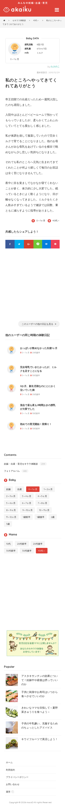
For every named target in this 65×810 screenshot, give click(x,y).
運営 (8, 791)
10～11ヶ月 (44, 510)
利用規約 (10, 769)
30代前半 (11, 550)
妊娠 (8, 489)
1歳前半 (26, 517)
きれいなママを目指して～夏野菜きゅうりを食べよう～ (39, 709)
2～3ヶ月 (10, 496)
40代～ (56, 220)
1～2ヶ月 (48, 489)
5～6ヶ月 (10, 503)
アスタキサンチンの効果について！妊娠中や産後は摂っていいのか (39, 680)
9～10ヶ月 (27, 510)
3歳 (8, 524)
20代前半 (22, 543)
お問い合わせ (12, 784)
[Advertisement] (32, 287)
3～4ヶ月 (26, 496)
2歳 (52, 517)
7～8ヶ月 (42, 503)
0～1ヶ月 (14, 59)
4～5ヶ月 (42, 496)
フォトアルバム (15, 470)
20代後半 (37, 543)
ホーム (9, 762)
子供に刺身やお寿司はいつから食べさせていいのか (39, 694)
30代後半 (27, 550)
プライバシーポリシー (17, 777)
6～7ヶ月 (26, 503)
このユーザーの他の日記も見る (37, 324)
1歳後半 (40, 517)
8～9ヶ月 (11, 510)
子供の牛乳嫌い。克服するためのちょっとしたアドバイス (39, 725)
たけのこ (55, 66)
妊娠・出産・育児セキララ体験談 (24, 463)
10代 (8, 543)
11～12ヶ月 (11, 517)
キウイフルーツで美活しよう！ (39, 739)
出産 (19, 489)
